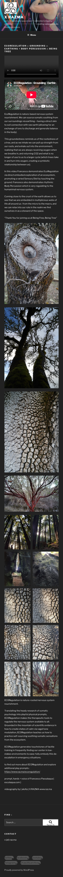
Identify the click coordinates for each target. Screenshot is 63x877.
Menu (33, 35)
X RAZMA (14, 17)
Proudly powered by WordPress (19, 870)
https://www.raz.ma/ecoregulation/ (22, 771)
